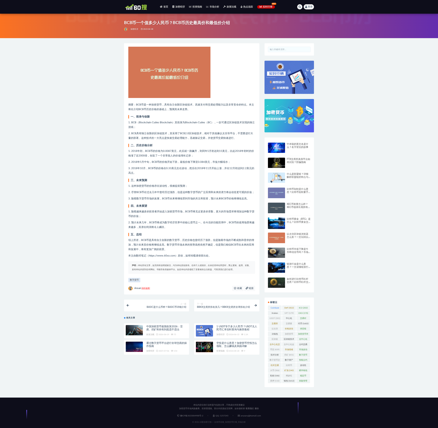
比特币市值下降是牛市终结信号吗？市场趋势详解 (297, 252)
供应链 (303, 329)
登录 (310, 7)
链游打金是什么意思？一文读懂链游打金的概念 (297, 267)
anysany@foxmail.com (251, 416)
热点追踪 (248, 7)
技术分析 (275, 355)
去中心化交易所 (275, 345)
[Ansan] (126, 29)
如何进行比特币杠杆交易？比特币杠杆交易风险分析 (297, 282)
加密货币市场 (303, 334)
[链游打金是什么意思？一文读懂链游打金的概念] (276, 267)
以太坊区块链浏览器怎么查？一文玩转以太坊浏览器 (297, 237)
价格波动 (289, 329)
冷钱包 (275, 334)
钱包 (289, 381)
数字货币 (134, 280)
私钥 (274, 376)
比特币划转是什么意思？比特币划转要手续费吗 (297, 192)
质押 (274, 381)
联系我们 (250, 408)
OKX (303, 313)
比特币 (289, 366)
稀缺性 (289, 376)
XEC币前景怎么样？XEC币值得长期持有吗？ (297, 207)
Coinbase (275, 308)
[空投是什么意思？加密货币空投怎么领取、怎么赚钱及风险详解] (204, 347)
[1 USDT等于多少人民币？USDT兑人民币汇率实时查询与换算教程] (204, 331)
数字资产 (289, 360)
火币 (274, 370)
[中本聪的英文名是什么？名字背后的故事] (276, 148)
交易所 (275, 324)
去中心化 (303, 339)
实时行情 (268, 7)
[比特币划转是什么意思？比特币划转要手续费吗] (276, 193)
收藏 (239, 288)
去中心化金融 (289, 345)
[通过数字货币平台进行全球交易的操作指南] (134, 347)
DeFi (289, 308)
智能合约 (303, 360)
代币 (303, 323)
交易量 (289, 324)
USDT (274, 318)
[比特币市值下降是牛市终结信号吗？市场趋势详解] (276, 253)
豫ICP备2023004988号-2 (191, 416)
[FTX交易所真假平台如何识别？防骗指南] (276, 163)
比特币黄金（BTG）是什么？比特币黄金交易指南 (299, 222)
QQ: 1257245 (222, 416)
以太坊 (275, 329)
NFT (289, 313)
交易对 (303, 319)
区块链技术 (289, 339)
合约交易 (303, 345)
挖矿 (289, 355)
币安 (274, 349)
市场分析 (214, 7)
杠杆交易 (275, 366)
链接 (251, 288)
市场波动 (303, 350)
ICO (303, 308)
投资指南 (197, 7)
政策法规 (231, 7)
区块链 (275, 339)
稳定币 (303, 376)
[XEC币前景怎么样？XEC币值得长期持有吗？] (276, 208)
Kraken (275, 313)
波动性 (303, 366)
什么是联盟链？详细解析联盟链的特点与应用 (297, 177)
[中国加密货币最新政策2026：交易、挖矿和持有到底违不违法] (134, 330)
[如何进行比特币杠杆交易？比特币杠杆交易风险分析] (276, 283)
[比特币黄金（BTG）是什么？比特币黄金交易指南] (276, 223)
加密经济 (180, 7)
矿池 (289, 370)
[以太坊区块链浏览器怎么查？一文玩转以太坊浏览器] (276, 238)
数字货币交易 (275, 360)
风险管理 (303, 381)
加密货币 (289, 334)
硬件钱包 (303, 371)
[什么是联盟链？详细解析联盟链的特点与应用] (276, 178)
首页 (165, 7)
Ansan (142, 288)
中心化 (289, 319)
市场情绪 (289, 350)
